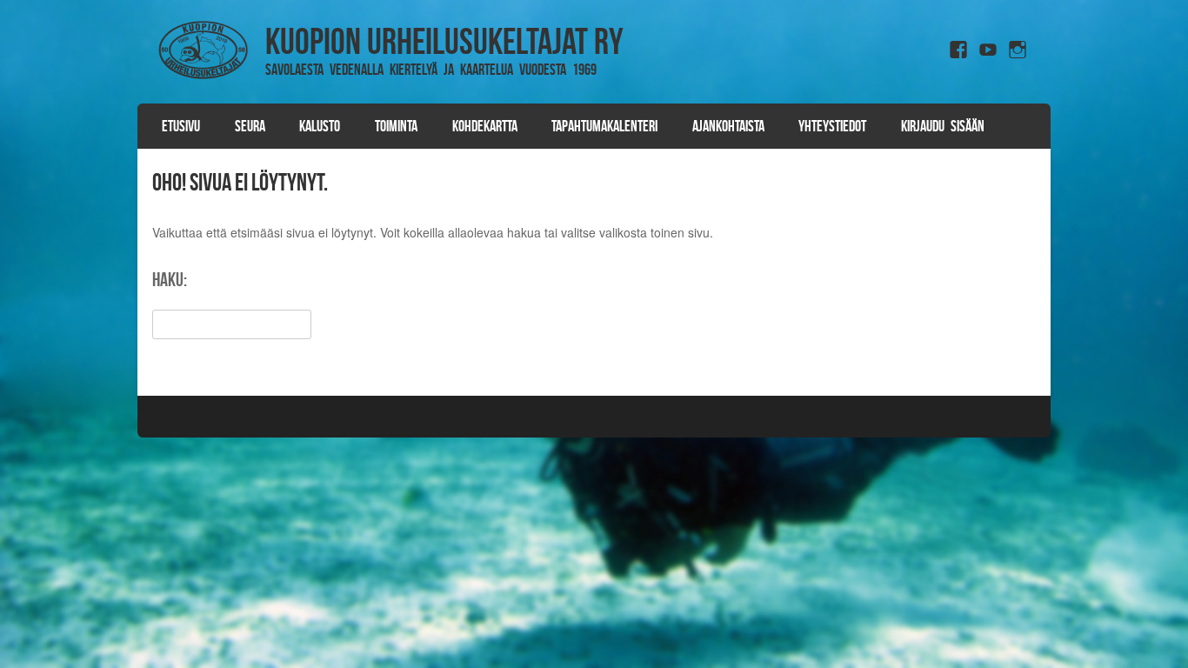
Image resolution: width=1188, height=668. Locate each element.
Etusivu (181, 126)
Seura (250, 126)
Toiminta (396, 126)
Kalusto (319, 126)
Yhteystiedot (832, 126)
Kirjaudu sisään (942, 126)
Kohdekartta (484, 126)
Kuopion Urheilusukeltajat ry (444, 41)
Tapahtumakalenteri (604, 126)
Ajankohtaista (728, 126)
